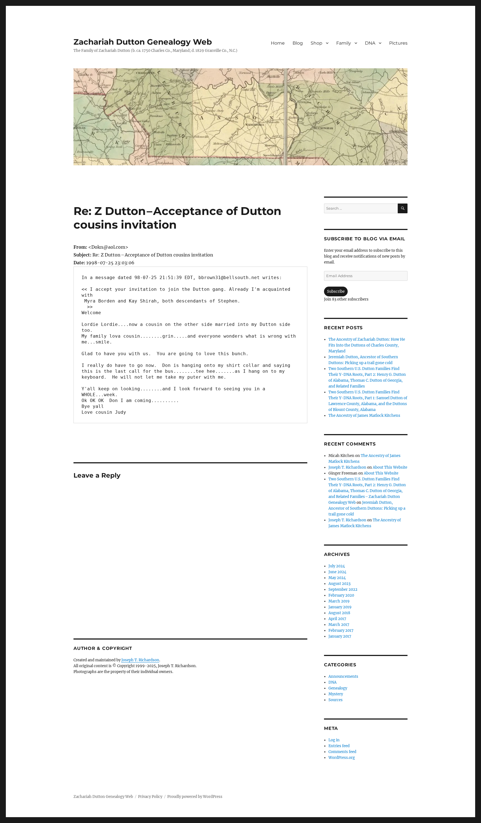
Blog (298, 43)
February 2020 (341, 595)
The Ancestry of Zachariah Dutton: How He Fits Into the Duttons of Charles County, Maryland (366, 345)
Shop (316, 43)
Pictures (398, 43)
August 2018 (339, 613)
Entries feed (339, 746)
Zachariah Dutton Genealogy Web (142, 42)
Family (343, 43)
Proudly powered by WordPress (194, 796)
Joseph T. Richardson (140, 660)
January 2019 (340, 607)
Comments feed (342, 751)
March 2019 (339, 601)
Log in (334, 740)
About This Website (390, 467)
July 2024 (336, 566)
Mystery (335, 694)
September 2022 (342, 589)
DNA (370, 43)
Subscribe (336, 291)
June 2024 (337, 572)
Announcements (343, 676)
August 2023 (339, 583)
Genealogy (337, 688)
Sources (335, 700)
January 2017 (339, 636)
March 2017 (338, 624)
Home (278, 43)
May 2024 (337, 577)
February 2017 (341, 630)
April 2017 (337, 618)
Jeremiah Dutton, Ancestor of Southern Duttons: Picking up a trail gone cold (366, 508)
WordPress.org (341, 757)
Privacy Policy (150, 796)
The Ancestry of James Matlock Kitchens (364, 415)
